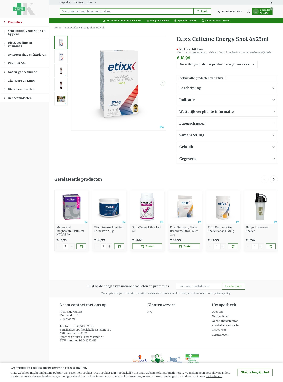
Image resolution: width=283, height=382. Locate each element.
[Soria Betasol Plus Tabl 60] (147, 207)
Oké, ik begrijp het (255, 372)
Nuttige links (220, 316)
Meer (90, 2)
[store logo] (24, 9)
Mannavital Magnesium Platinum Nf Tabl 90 (70, 231)
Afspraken (65, 2)
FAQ (149, 311)
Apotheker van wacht (225, 325)
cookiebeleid (214, 376)
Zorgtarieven (220, 334)
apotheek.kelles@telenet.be (93, 329)
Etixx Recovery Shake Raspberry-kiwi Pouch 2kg (184, 231)
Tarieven (79, 2)
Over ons (217, 311)
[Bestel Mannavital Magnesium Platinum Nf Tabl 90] (81, 246)
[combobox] (127, 11)
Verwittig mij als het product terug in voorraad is (217, 64)
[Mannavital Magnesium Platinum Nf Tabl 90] (71, 207)
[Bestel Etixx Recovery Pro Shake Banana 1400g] (233, 246)
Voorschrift (219, 330)
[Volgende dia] (274, 179)
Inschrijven (233, 286)
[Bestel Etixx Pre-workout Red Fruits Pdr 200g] (119, 246)
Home (57, 27)
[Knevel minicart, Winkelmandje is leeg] (256, 11)
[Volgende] (162, 83)
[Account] (248, 11)
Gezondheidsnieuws (225, 320)
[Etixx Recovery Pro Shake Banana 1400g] (223, 207)
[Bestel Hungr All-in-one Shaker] (271, 246)
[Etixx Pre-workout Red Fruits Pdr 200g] (109, 207)
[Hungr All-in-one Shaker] (261, 207)
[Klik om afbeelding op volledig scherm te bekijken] (118, 83)
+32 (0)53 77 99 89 (83, 326)
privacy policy (222, 293)
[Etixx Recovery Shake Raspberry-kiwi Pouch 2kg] (185, 207)
